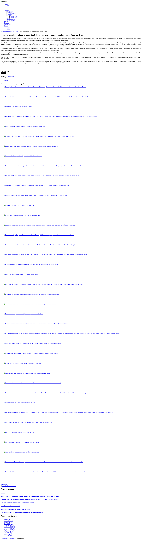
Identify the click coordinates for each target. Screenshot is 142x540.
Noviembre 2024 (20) (9, 527)
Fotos (8, 28)
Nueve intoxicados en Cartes (27, 402)
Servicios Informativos (11, 13)
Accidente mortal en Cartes (27, 205)
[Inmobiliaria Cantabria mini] (8, 486)
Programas (6, 10)
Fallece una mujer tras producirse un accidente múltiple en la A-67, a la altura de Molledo (75, 116)
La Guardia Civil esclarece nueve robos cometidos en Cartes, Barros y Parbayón (68, 471)
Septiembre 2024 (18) (9, 530)
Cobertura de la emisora (11, 7)
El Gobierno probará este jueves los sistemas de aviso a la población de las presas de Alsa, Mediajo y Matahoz (91, 333)
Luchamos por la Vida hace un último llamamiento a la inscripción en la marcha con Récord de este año (29, 499)
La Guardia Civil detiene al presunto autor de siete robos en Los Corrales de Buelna (70, 96)
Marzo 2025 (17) (8, 521)
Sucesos (6, 80)
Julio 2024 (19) (8, 533)
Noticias (6, 21)
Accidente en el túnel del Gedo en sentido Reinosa (45, 353)
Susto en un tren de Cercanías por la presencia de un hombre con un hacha (63, 462)
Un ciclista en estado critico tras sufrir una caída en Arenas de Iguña (58, 244)
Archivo (6, 26)
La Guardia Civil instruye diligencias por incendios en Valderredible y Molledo (66, 254)
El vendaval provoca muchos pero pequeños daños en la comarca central (62, 166)
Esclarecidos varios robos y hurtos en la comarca (43, 304)
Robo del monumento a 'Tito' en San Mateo (47, 264)
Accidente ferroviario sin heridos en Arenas (39, 373)
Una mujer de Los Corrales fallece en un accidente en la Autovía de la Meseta (66, 87)
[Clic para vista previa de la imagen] (10, 31)
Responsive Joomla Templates (8, 538)
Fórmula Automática (11, 20)
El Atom (8, 18)
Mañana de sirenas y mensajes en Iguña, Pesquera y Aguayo (52, 323)
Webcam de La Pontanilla (12, 8)
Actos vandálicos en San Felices (30, 452)
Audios (8, 27)
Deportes (6, 23)
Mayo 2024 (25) (8, 535)
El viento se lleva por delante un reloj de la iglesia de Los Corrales (57, 136)
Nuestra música (10, 14)
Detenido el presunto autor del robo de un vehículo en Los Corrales (57, 225)
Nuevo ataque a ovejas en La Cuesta (33, 314)
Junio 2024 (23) (8, 534)
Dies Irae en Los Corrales (25, 106)
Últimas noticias (12, 76)
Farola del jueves (14, 17)
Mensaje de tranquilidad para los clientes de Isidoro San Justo (53, 185)
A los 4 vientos (10, 11)
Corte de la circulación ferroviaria (31, 215)
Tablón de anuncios (11, 19)
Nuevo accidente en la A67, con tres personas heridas (47, 343)
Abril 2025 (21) (8, 519)
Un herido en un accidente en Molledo (35, 126)
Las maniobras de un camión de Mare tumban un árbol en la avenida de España (67, 393)
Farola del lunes (14, 16)
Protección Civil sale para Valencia (33, 156)
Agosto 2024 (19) (8, 531)
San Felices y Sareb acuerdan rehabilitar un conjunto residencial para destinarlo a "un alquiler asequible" (30, 496)
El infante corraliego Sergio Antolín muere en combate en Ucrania (57, 235)
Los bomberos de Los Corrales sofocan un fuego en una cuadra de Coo (60, 175)
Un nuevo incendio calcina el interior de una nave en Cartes (51, 195)
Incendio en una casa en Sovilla (30, 274)
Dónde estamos (10, 6)
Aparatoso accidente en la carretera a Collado (40, 422)
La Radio (6, 5)
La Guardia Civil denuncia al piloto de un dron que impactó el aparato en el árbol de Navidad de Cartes (86, 412)
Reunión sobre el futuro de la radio (10, 506)
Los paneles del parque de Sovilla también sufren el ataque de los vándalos (63, 284)
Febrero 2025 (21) (8, 522)
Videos (8, 29)
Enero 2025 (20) (8, 524)
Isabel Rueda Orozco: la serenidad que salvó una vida (47, 383)
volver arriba (4, 484)
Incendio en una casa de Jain (27, 432)
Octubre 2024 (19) (9, 528)
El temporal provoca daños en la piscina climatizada (45, 294)
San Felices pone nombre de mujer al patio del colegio (15, 509)
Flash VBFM (7, 24)
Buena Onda (9, 12)
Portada (6, 4)
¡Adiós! (3, 493)
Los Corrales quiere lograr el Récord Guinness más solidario (17, 502)
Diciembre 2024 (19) (9, 525)
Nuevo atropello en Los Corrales (31, 442)
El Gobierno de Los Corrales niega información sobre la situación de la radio (22, 512)
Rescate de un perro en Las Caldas (32, 363)
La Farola (9, 15)
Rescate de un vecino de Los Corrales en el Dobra (45, 146)
